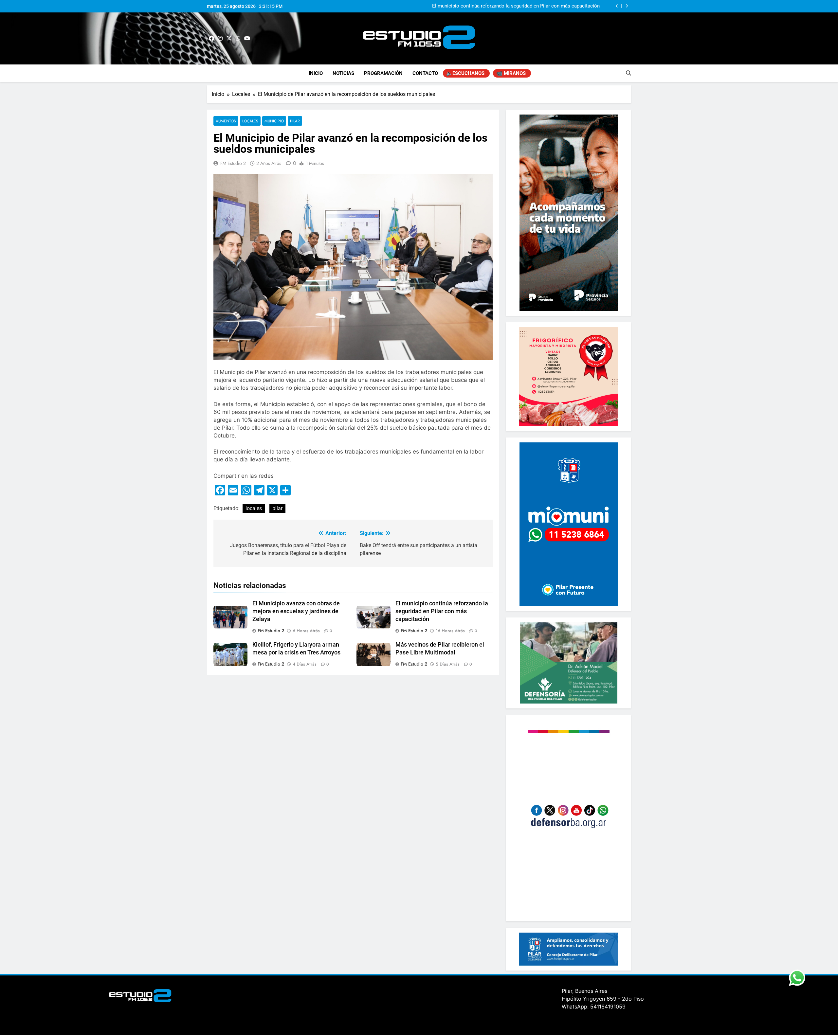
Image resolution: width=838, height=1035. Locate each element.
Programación (383, 73)
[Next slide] (626, 6)
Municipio (274, 121)
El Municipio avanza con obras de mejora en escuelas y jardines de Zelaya (296, 611)
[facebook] (211, 39)
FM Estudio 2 (233, 163)
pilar (277, 508)
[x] (229, 39)
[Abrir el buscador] (628, 73)
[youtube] (247, 39)
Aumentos (226, 121)
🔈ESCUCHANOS (465, 73)
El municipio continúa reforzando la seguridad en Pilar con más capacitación (516, 6)
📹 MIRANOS (511, 73)
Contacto (425, 73)
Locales (250, 121)
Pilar (295, 121)
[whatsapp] (238, 39)
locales (254, 508)
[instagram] (220, 39)
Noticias (343, 73)
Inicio (316, 73)
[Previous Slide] (616, 6)
